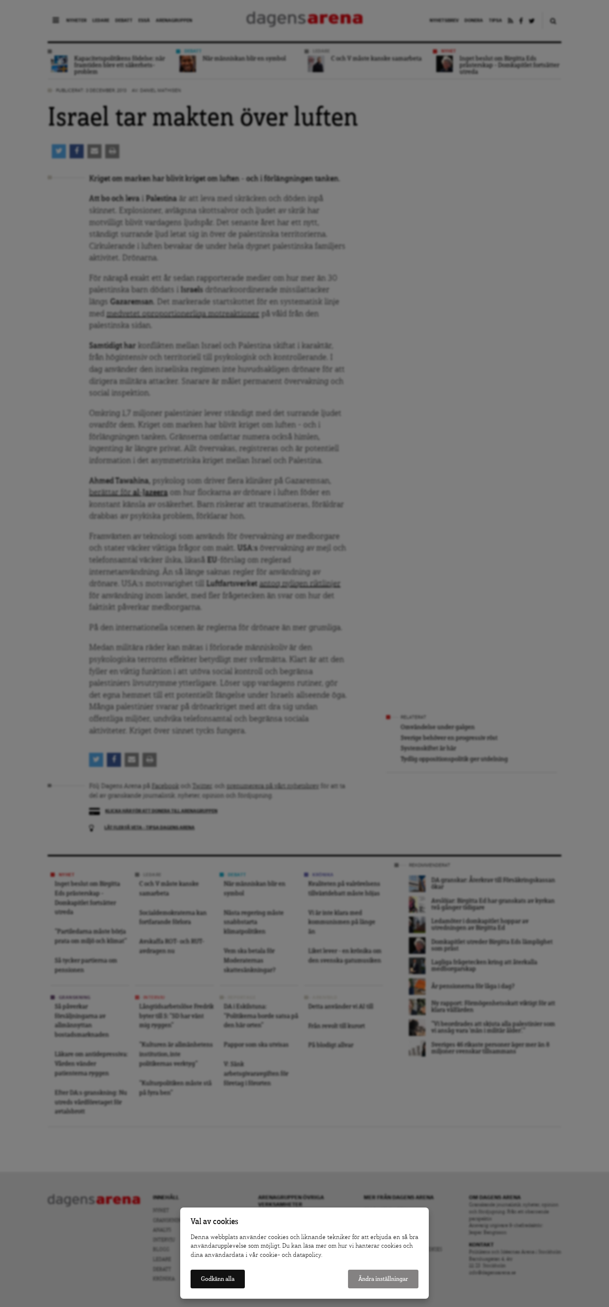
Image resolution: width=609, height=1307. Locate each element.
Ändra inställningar (383, 1279)
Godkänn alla (217, 1279)
